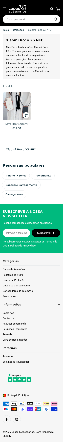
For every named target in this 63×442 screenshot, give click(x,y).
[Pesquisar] (56, 19)
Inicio (6, 29)
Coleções (18, 29)
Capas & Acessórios (22, 431)
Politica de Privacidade (23, 245)
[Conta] (52, 9)
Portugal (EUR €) (16, 395)
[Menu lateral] (5, 9)
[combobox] (31, 19)
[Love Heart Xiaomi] (17, 106)
